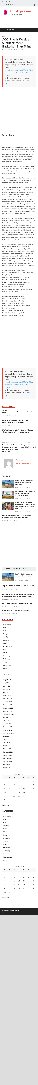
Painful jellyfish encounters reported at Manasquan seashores (24, 482)
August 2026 (7, 680)
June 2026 (6, 686)
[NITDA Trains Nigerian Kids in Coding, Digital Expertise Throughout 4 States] (8, 492)
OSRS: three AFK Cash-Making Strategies (16, 610)
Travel (5, 662)
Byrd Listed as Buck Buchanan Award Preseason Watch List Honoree (15, 421)
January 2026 (7, 702)
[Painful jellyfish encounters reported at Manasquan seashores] (8, 481)
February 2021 (8, 752)
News (3, 36)
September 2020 (8, 764)
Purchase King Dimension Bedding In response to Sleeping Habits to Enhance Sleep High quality (18, 595)
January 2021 (7, 755)
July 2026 (6, 683)
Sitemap (4, 913)
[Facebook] (34, 4)
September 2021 (8, 733)
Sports (5, 652)
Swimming (6, 656)
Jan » (8, 805)
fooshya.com (20, 11)
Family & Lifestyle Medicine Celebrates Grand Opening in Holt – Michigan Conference (17, 516)
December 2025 (8, 705)
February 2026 (8, 698)
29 (33, 796)
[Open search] (33, 30)
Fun (4, 630)
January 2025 (7, 724)
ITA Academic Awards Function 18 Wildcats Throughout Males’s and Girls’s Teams (17, 431)
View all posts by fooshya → (24, 463)
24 (9, 796)
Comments (16, 569)
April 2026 (6, 692)
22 (33, 792)
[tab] (6, 569)
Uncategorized (8, 665)
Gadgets (6, 634)
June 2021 (6, 742)
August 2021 (7, 736)
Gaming (5, 637)
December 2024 (8, 727)
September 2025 (8, 714)
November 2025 (8, 708)
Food (4, 627)
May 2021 (6, 746)
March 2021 (7, 749)
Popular (7, 569)
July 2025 (6, 720)
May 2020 (6, 768)
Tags (24, 569)
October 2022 (7, 730)
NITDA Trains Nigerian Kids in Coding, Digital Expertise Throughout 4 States (25, 493)
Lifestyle (6, 640)
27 (24, 796)
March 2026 (7, 695)
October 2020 (7, 761)
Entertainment (8, 624)
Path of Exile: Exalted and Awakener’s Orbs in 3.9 (18, 603)
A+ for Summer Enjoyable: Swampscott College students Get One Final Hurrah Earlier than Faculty (25, 505)
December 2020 (8, 758)
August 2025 (7, 717)
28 (28, 796)
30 (5, 800)
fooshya (24, 49)
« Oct (4, 805)
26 (19, 796)
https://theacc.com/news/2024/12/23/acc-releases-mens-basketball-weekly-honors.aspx (19, 72)
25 (14, 796)
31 (9, 800)
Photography (7, 646)
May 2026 (6, 689)
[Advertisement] (20, 23)
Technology (6, 659)
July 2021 (6, 739)
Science (5, 649)
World (5, 668)
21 (28, 792)
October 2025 (7, 711)
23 (5, 796)
